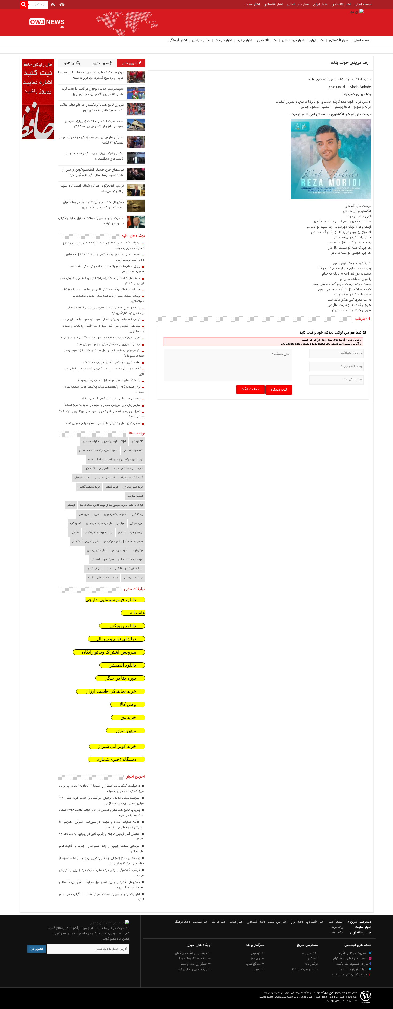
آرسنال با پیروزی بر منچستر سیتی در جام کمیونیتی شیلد (108, 344)
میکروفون (138, 550)
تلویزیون (104, 468)
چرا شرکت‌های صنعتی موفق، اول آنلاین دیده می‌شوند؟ (109, 380)
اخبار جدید (252, 4)
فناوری (121, 532)
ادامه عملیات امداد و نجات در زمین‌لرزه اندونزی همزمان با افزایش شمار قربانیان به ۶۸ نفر (94, 123)
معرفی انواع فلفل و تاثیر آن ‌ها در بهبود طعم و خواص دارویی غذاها (102, 423)
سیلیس (121, 523)
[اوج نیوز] (109, 922)
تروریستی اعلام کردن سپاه (128, 468)
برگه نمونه (337, 927)
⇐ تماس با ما (309, 953)
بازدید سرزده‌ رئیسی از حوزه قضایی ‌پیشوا (120, 459)
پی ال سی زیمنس (133, 577)
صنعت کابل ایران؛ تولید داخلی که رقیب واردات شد (111, 362)
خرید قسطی (112, 487)
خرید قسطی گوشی (89, 487)
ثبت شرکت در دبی (104, 477)
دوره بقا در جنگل (120, 678)
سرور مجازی (136, 523)
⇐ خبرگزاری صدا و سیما (196, 964)
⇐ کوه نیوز (257, 953)
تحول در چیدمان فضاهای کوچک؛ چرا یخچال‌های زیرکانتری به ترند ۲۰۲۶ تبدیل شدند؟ (101, 414)
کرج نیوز (313, 958)
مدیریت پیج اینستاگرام (85, 541)
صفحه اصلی (363, 4)
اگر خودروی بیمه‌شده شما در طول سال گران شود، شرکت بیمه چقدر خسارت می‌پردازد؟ (104, 353)
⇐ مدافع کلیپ (255, 964)
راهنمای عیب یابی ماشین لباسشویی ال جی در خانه (111, 398)
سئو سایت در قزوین (115, 514)
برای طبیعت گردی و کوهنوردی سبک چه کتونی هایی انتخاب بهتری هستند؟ (104, 390)
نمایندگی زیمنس (96, 550)
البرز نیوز (259, 969)
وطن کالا (128, 704)
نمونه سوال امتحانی (102, 559)
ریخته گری (137, 514)
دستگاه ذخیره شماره (116, 759)
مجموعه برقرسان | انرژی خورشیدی (123, 541)
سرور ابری (84, 514)
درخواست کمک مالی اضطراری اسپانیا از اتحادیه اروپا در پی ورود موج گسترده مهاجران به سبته (91, 75)
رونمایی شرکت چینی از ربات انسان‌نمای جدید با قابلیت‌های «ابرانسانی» (108, 299)
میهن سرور (125, 730)
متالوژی (75, 532)
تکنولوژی (89, 468)
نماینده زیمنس (119, 550)
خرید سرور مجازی (133, 487)
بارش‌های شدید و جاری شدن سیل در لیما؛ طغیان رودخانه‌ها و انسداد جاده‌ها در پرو (93, 204)
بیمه (90, 459)
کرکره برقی (103, 577)
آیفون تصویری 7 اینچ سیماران (99, 441)
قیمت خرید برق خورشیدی (98, 532)
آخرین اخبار (130, 63)
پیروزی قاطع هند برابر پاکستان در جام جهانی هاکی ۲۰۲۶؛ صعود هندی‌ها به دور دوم (92, 107)
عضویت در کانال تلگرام (353, 953)
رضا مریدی (338, 79)
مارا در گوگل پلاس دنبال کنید (350, 974)
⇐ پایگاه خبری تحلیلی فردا (194, 969)
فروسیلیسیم (136, 532)
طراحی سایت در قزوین (99, 523)
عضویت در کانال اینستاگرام (350, 958)
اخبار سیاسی (201, 40)
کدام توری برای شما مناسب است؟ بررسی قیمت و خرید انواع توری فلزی (104, 371)
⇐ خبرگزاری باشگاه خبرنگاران (193, 953)
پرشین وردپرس (333, 1000)
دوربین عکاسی (135, 496)
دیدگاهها (70, 63)
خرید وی (128, 717)
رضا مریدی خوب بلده (350, 63)
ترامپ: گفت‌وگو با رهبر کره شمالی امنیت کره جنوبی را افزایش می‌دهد (100, 319)
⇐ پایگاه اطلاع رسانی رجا (195, 958)
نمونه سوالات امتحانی (130, 559)
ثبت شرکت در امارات (131, 477)
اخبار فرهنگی (177, 40)
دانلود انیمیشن (122, 665)
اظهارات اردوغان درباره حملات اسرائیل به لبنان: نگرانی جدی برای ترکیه (100, 337)
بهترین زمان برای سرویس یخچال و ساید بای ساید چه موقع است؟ (102, 405)
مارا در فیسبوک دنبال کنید (352, 964)
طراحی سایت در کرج (305, 969)
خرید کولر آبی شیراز (117, 746)
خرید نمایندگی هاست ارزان (110, 691)
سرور (96, 514)
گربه (90, 577)
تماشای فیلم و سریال (116, 638)
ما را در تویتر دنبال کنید (353, 969)
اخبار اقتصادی (341, 4)
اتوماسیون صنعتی (133, 450)
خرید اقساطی (82, 477)
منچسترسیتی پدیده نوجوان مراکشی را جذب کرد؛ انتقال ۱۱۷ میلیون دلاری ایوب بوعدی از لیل (93, 91)
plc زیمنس (137, 441)
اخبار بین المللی (298, 4)
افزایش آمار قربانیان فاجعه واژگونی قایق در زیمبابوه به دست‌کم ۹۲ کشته (100, 289)
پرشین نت (311, 964)
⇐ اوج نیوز (257, 958)
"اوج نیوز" (328, 992)
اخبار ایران (320, 4)
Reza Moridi (337, 87)
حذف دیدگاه (250, 389)
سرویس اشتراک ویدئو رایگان (109, 652)
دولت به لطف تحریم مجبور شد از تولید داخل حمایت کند (111, 505)
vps (123, 441)
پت (109, 568)
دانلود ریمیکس (122, 625)
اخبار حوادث (223, 40)
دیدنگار (71, 505)
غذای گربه (76, 523)
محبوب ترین (101, 63)
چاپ (115, 577)
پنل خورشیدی (94, 568)
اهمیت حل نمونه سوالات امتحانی (98, 450)
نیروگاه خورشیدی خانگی (129, 568)
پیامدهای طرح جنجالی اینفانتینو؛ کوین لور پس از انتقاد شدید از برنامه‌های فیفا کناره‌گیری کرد (93, 172)
